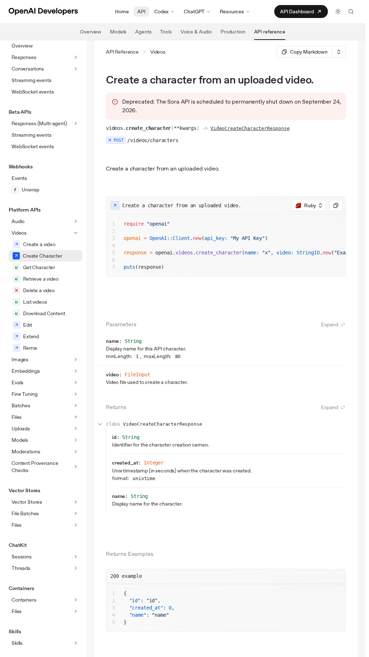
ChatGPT (194, 11)
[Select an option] (339, 52)
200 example (126, 576)
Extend (31, 336)
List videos (35, 302)
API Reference (122, 52)
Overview (22, 46)
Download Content (44, 313)
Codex (161, 11)
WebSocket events (33, 92)
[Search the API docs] (351, 11)
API (141, 11)
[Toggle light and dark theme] (338, 11)
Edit (27, 325)
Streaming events (32, 80)
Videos (157, 52)
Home (122, 11)
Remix (30, 348)
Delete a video (39, 290)
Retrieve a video (41, 279)
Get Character (39, 267)
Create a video (39, 244)
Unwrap (30, 189)
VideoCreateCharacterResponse (250, 128)
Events (19, 178)
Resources (232, 11)
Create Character (42, 256)
